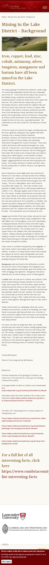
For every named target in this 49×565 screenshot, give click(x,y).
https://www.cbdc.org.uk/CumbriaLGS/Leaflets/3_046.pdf (24, 390)
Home (4, 17)
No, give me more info (18, 557)
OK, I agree (6, 561)
